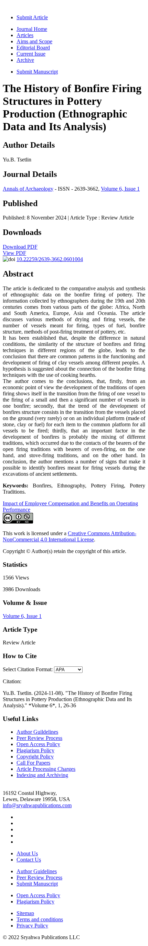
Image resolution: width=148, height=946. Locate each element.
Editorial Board (33, 47)
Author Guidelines (37, 871)
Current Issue (31, 54)
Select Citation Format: (28, 669)
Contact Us (29, 860)
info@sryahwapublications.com (37, 805)
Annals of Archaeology (28, 189)
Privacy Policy (32, 925)
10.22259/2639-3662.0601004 (50, 259)
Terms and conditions (40, 919)
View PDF (14, 253)
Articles (25, 35)
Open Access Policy (38, 744)
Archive (25, 60)
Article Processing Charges (46, 769)
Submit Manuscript (37, 72)
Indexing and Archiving (42, 775)
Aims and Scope (34, 41)
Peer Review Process (39, 738)
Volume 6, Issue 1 (120, 189)
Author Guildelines (37, 732)
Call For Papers (33, 763)
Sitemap (25, 913)
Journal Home (32, 29)
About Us (27, 853)
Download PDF (20, 247)
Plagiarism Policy (35, 750)
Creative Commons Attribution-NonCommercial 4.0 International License (69, 536)
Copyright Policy (35, 756)
